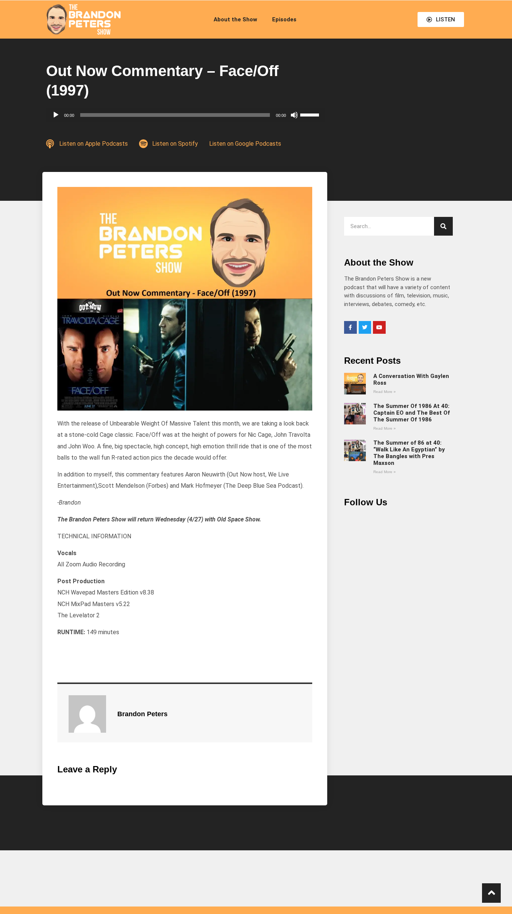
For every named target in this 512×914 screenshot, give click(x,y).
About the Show (235, 19)
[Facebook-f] (350, 327)
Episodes (284, 19)
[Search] (443, 226)
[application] (185, 115)
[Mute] (294, 115)
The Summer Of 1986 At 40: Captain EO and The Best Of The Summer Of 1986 (411, 413)
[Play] (56, 115)
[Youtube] (379, 327)
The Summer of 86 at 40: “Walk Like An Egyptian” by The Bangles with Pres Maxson (409, 452)
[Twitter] (365, 327)
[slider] (310, 114)
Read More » (384, 392)
